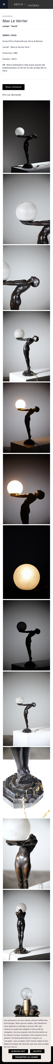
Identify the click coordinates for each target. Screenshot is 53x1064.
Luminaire (7, 16)
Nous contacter (13, 86)
